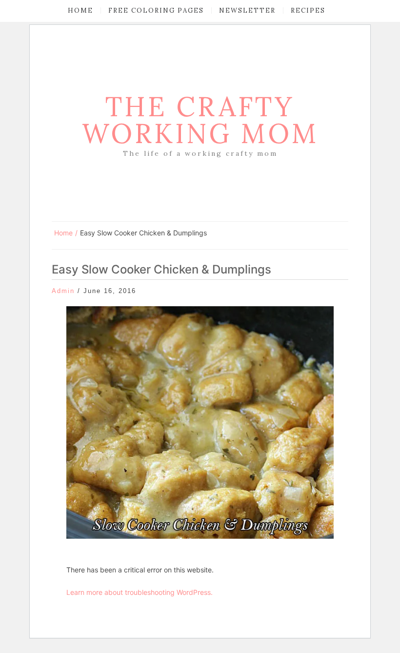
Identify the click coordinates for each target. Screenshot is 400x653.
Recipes (308, 10)
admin (63, 291)
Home (80, 10)
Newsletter (247, 10)
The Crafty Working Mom (200, 119)
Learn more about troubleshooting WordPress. (139, 592)
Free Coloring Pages (156, 10)
